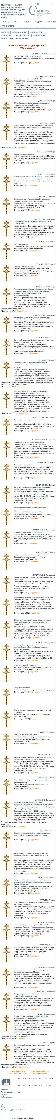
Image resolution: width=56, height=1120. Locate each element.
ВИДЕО (27, 22)
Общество (39, 35)
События (6, 35)
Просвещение (22, 35)
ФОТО (17, 22)
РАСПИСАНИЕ (7, 26)
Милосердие (37, 32)
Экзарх (5, 32)
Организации (19, 32)
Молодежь (22, 38)
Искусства (7, 38)
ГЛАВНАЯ (5, 22)
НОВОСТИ (51, 22)
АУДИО (38, 22)
